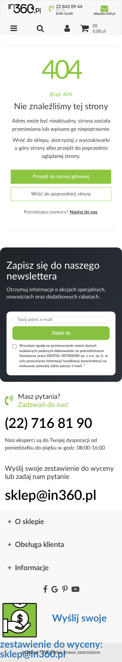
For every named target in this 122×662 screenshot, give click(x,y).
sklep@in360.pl (50, 495)
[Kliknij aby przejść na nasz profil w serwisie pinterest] (65, 590)
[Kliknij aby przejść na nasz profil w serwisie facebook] (45, 590)
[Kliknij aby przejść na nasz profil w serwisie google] (54, 590)
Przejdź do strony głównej (61, 176)
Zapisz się (61, 333)
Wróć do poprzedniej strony (61, 194)
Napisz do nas (83, 212)
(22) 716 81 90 (48, 424)
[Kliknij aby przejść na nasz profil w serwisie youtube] (75, 590)
